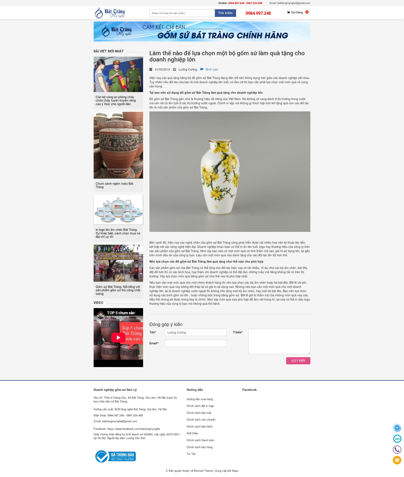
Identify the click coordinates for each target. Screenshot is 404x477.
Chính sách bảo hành (200, 426)
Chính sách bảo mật (199, 413)
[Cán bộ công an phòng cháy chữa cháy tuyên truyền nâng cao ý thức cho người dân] (118, 74)
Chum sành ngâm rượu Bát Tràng (114, 185)
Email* (154, 343)
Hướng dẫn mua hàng (200, 399)
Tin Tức (191, 454)
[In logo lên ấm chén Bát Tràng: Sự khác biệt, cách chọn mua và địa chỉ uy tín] (118, 209)
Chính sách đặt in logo (200, 406)
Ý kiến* (238, 332)
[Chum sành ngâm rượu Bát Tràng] (118, 145)
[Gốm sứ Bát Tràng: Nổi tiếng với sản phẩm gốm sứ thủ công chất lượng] (118, 263)
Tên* (152, 332)
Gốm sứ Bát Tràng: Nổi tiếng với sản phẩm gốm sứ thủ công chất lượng (118, 290)
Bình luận (210, 69)
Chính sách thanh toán (200, 440)
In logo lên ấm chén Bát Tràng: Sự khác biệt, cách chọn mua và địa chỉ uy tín (118, 233)
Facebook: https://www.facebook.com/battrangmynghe (127, 429)
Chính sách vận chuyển (201, 419)
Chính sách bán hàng (200, 447)
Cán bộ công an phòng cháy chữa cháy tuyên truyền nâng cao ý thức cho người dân (116, 100)
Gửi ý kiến (298, 360)
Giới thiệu (192, 433)
